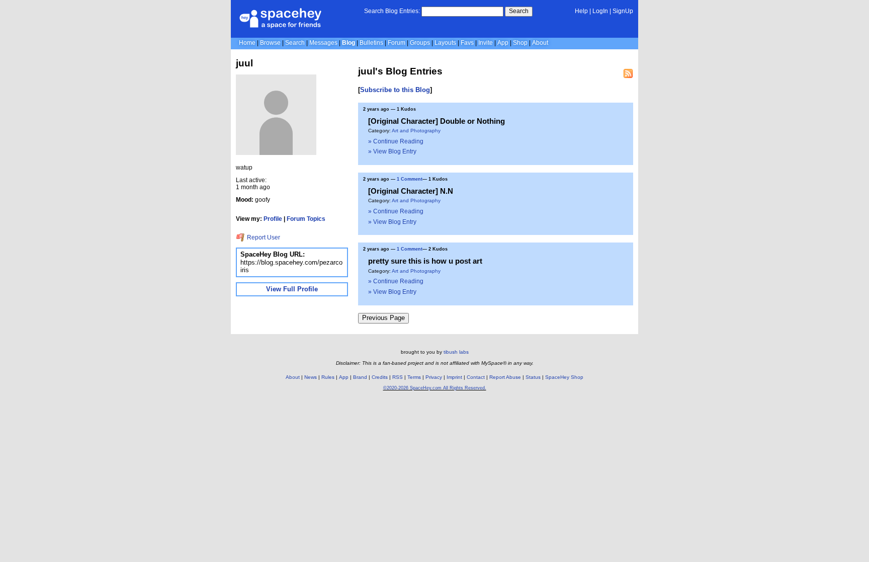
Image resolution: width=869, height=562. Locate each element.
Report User (262, 237)
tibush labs (456, 352)
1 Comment (409, 179)
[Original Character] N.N (410, 191)
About (540, 42)
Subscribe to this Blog (395, 90)
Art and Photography (416, 130)
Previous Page (383, 318)
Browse (270, 42)
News (310, 377)
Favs (467, 42)
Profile (273, 218)
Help (581, 11)
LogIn (600, 11)
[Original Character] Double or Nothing (436, 121)
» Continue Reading (395, 141)
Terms (414, 377)
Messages (323, 42)
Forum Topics (306, 218)
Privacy (433, 377)
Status (533, 377)
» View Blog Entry (392, 151)
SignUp (623, 11)
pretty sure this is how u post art (425, 261)
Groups (420, 42)
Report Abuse (505, 377)
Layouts (445, 42)
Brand (360, 377)
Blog (348, 42)
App (502, 42)
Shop (520, 42)
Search (519, 11)
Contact (476, 377)
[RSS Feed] (628, 73)
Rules (327, 377)
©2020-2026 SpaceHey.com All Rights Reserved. (434, 387)
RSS (397, 377)
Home (247, 42)
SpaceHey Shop (564, 377)
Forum (396, 42)
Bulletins (371, 42)
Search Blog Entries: (392, 11)
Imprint (454, 377)
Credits (380, 377)
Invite (485, 42)
